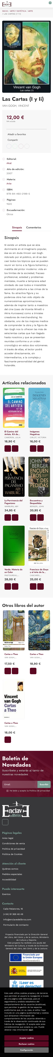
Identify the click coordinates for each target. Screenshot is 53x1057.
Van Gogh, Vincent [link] (15, 106)
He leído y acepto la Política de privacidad (30, 791)
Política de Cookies (12, 854)
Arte (30, 11)
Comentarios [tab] (33, 227)
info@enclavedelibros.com (17, 919)
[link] (15, 448)
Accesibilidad (9, 879)
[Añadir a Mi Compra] (7, 448)
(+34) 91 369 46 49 (13, 914)
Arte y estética (18, 11)
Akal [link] (9, 163)
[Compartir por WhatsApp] (15, 146)
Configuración (26, 1050)
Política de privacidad (13, 849)
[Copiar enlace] (26, 146)
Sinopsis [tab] (17, 227)
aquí (31, 1030)
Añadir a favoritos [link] (17, 134)
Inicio (5, 11)
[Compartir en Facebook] (9, 146)
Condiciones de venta (13, 843)
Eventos (6, 894)
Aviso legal (7, 838)
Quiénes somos (10, 869)
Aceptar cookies (26, 1038)
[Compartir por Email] (20, 146)
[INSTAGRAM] (5, 822)
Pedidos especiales (12, 874)
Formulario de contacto (16, 925)
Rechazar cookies (26, 1044)
